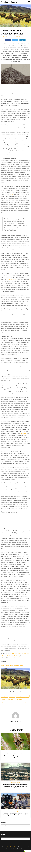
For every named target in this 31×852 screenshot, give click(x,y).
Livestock (12, 696)
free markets (19, 699)
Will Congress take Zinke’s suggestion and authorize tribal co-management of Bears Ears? (15, 786)
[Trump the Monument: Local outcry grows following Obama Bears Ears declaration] (15, 800)
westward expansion (22, 702)
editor (3, 37)
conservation (10, 699)
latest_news (4, 696)
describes (23, 433)
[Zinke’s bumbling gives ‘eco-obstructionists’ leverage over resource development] (15, 741)
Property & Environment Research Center (12, 665)
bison (27, 696)
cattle (3, 699)
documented (12, 279)
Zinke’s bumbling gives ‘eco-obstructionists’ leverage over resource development (15, 756)
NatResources (5, 702)
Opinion (13, 702)
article (11, 194)
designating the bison (7, 147)
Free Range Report (9, 2)
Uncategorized (20, 696)
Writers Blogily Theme (19, 848)
